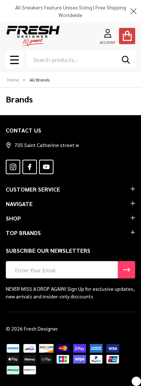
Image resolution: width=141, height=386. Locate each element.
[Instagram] (13, 166)
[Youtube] (46, 166)
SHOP (13, 218)
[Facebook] (29, 166)
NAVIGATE (19, 203)
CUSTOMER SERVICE (33, 189)
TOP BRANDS (23, 232)
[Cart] (127, 36)
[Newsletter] (126, 269)
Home (13, 80)
